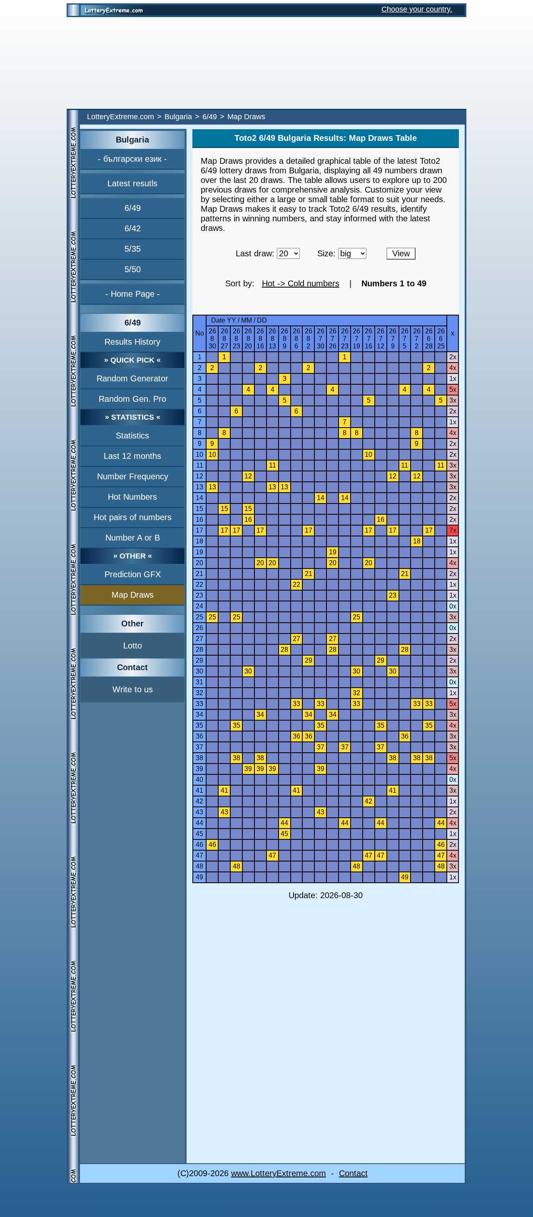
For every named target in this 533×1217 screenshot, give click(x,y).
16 (199, 519)
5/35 (133, 248)
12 (199, 476)
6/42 (133, 228)
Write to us (132, 689)
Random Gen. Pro (132, 398)
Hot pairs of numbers (133, 517)
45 (199, 833)
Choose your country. (416, 9)
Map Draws (133, 594)
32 (199, 692)
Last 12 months (132, 456)
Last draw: (255, 253)
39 (199, 768)
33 (199, 703)
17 (199, 530)
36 (199, 736)
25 (199, 617)
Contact (353, 1173)
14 (199, 497)
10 (199, 454)
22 (199, 584)
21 (199, 573)
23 (199, 595)
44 (199, 822)
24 (199, 606)
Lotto (132, 645)
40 (199, 779)
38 (199, 757)
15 (199, 508)
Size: (326, 253)
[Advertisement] (266, 63)
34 (199, 714)
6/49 (209, 117)
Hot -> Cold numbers (300, 283)
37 (199, 747)
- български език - (132, 158)
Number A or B (132, 537)
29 (199, 660)
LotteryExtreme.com (120, 117)
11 (199, 465)
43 (199, 812)
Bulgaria (178, 117)
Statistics (132, 435)
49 (199, 877)
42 (199, 801)
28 (199, 649)
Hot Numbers (132, 496)
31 (199, 682)
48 (199, 866)
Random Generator (132, 378)
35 (199, 725)
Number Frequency (132, 476)
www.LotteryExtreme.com (278, 1173)
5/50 (133, 269)
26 (199, 627)
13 (199, 487)
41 (199, 790)
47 (199, 855)
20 (199, 562)
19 (199, 552)
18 (199, 541)
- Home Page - (132, 293)
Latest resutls (132, 183)
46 (199, 844)
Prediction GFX (133, 574)
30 (199, 671)
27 (199, 638)
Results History (132, 341)
